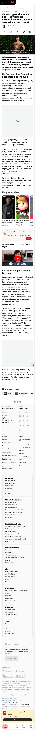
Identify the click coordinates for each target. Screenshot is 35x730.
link (19, 416)
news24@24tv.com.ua (8, 408)
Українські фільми (11, 574)
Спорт (7, 621)
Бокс (6, 623)
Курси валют (9, 552)
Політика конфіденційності (7, 459)
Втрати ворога (9, 517)
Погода (7, 493)
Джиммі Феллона (9, 83)
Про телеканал (6, 446)
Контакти (21, 450)
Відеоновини (9, 488)
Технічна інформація (25, 447)
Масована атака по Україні (13, 512)
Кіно (3, 8)
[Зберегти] (30, 31)
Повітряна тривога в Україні (14, 510)
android (7, 670)
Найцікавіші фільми (11, 571)
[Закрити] (31, 712)
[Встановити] (17, 716)
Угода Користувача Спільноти (24, 440)
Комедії (7, 579)
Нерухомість (9, 607)
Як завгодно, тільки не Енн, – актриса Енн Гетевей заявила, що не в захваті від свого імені (24, 8)
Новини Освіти (10, 588)
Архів (20, 459)
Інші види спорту (10, 633)
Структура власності (25, 456)
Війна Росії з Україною (13, 500)
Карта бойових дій (11, 505)
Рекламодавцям (6, 452)
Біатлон (7, 631)
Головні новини (10, 480)
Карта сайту (22, 462)
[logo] (12, 3)
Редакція (4, 439)
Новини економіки (12, 547)
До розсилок (11, 658)
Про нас (4, 436)
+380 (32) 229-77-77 (13, 702)
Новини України (10, 483)
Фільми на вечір (10, 576)
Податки (7, 560)
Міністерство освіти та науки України (16, 590)
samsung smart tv (20, 676)
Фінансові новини (11, 555)
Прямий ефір (9, 486)
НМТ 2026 (8, 595)
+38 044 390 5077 (24, 408)
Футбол (7, 626)
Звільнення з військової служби (15, 526)
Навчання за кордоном (12, 601)
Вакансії (21, 453)
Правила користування (9, 455)
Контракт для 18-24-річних (13, 534)
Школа (7, 593)
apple (20, 670)
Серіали (7, 582)
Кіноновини (10, 8)
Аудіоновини (9, 491)
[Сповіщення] (33, 3)
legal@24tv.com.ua (24, 704)
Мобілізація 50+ (10, 529)
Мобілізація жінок (10, 531)
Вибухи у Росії (9, 515)
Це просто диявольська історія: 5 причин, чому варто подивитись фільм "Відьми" (14, 142)
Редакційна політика (8, 442)
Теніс (6, 628)
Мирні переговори (11, 507)
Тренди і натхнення (11, 614)
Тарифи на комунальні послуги (15, 558)
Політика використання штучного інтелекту (9, 463)
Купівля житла (9, 612)
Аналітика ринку (10, 609)
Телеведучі (5, 449)
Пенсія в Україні (10, 563)
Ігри (20, 465)
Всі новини (9, 478)
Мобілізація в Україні (13, 524)
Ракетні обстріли (10, 502)
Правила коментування (25, 444)
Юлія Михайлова (11, 26)
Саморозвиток (9, 598)
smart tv (7, 676)
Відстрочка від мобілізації (13, 536)
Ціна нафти (8, 550)
